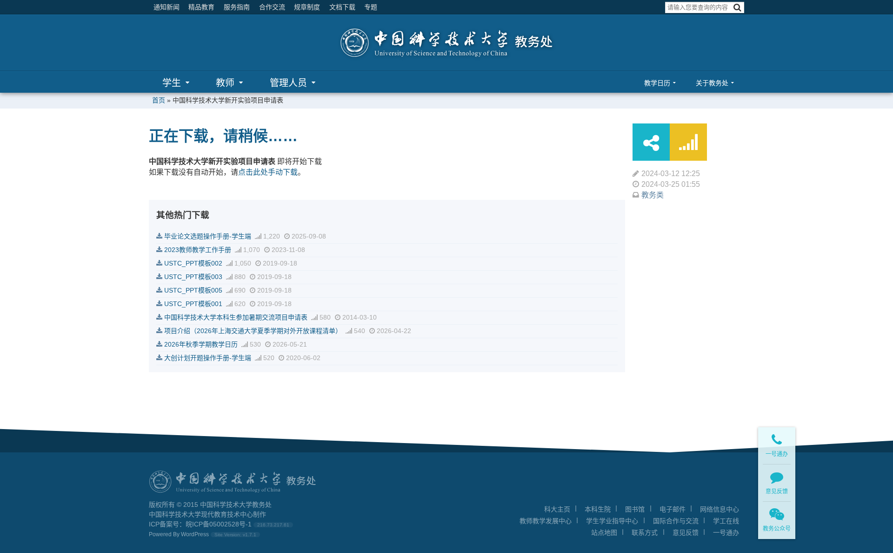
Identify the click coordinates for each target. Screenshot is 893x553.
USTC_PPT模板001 (193, 303)
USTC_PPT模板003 (193, 276)
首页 (158, 100)
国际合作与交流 (676, 521)
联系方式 (645, 532)
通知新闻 (166, 7)
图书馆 (635, 509)
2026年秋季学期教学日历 (201, 344)
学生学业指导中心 (612, 521)
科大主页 (557, 509)
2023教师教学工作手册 (197, 249)
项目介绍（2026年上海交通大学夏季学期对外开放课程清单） (253, 331)
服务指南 (237, 7)
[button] (737, 7)
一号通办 (726, 532)
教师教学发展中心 (546, 521)
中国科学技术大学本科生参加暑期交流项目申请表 (235, 317)
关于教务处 (712, 83)
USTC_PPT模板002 (193, 263)
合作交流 (272, 7)
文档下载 (342, 7)
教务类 (652, 195)
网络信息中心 (719, 509)
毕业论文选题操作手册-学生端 (207, 236)
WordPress (195, 534)
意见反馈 (686, 532)
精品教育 (201, 7)
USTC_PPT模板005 (193, 290)
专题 (370, 7)
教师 (225, 83)
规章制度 (307, 7)
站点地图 (604, 532)
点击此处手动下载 (268, 172)
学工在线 (726, 521)
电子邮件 (673, 509)
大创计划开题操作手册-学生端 (207, 358)
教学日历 (657, 83)
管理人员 (288, 83)
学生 (171, 83)
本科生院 (598, 509)
